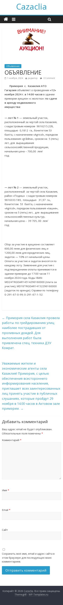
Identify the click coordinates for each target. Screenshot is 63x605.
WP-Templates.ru (38, 594)
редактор (33, 78)
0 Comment (49, 78)
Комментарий (11, 440)
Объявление (13, 66)
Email (6, 510)
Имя (5, 490)
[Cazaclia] (6, 19)
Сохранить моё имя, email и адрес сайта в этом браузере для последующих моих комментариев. (28, 557)
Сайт (5, 529)
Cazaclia (31, 6)
